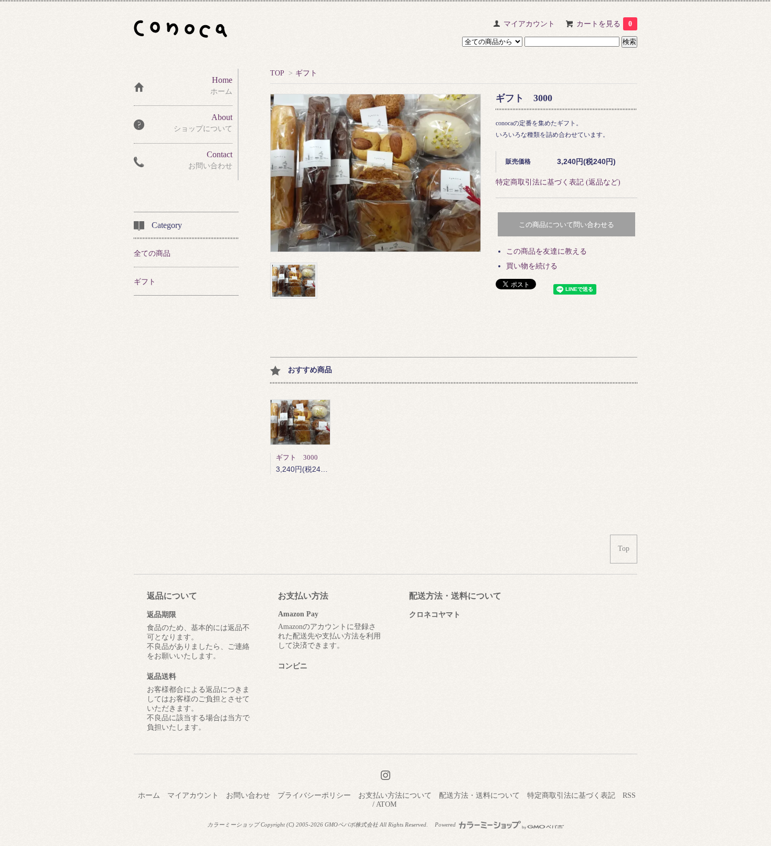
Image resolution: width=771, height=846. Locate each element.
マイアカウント (529, 24)
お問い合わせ (248, 795)
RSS (629, 795)
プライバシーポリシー (314, 795)
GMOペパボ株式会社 (351, 824)
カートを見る (604, 24)
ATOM (386, 804)
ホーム (149, 795)
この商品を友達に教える (546, 251)
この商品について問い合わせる (566, 225)
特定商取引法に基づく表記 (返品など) (558, 182)
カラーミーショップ (233, 824)
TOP (277, 73)
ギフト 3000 (297, 457)
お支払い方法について (395, 795)
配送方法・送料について (479, 795)
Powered (446, 824)
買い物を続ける (532, 266)
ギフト (306, 73)
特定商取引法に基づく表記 (571, 795)
